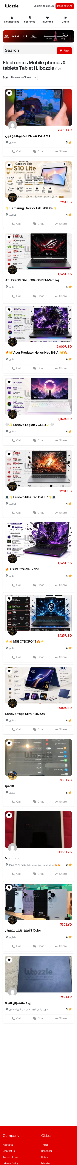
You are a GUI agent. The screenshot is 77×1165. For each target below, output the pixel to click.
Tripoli (44, 1145)
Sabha (44, 1157)
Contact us (9, 1151)
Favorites (47, 22)
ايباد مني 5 (12, 858)
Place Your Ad (65, 6)
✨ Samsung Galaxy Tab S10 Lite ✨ (31, 208)
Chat (41, 151)
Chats (65, 22)
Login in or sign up (44, 6)
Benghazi (46, 1151)
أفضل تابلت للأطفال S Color (23, 930)
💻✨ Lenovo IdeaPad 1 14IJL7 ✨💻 (30, 497)
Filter (66, 51)
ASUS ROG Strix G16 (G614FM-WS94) (32, 280)
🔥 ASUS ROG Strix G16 (22, 569)
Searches (29, 22)
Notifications (11, 22)
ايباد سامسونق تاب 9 (18, 1003)
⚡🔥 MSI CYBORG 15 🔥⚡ (24, 641)
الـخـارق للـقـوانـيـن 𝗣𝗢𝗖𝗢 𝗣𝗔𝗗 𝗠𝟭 (27, 136)
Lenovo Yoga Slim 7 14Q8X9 (25, 714)
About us (8, 1145)
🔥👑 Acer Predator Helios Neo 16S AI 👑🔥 (36, 352)
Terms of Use (10, 1157)
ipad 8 (9, 786)
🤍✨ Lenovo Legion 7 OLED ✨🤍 (29, 425)
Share (63, 151)
